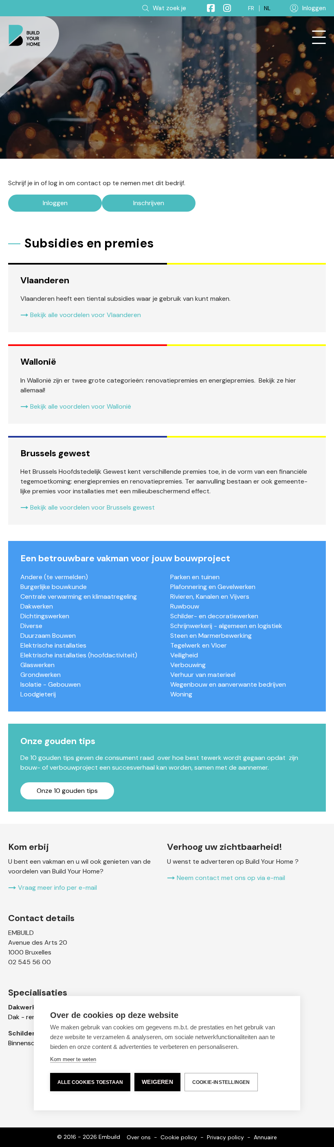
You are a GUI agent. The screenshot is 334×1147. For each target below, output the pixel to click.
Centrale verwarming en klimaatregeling (78, 596)
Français (251, 8)
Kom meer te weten (73, 1059)
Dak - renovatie (31, 1017)
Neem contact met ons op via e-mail (231, 877)
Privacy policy (225, 1137)
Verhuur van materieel (202, 674)
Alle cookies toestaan (90, 1082)
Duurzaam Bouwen (48, 635)
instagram (223, 8)
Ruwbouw (184, 606)
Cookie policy (178, 1137)
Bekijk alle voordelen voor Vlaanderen (85, 315)
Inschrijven (148, 203)
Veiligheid (184, 655)
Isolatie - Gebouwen (50, 684)
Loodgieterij (38, 694)
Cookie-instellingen (221, 1082)
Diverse (31, 626)
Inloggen (55, 203)
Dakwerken (36, 606)
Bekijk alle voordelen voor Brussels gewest (92, 507)
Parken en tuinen (195, 577)
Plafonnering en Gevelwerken (212, 586)
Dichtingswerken (44, 616)
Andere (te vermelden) (54, 577)
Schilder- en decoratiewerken (214, 616)
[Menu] (319, 37)
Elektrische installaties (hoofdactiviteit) (78, 655)
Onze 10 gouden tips (67, 790)
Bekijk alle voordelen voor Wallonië (80, 406)
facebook (207, 8)
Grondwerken (40, 674)
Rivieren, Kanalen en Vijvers (209, 596)
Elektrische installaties (53, 645)
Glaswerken (37, 665)
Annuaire (265, 1137)
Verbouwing (188, 665)
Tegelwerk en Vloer (198, 645)
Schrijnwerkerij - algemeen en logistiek (226, 626)
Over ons (139, 1137)
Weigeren (157, 1082)
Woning (181, 694)
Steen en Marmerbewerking (211, 635)
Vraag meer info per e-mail (57, 887)
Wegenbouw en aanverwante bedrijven (228, 684)
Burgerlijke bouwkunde (53, 586)
